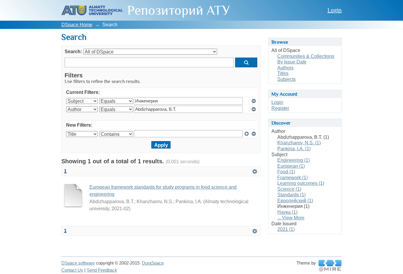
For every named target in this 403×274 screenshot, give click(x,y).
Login (334, 10)
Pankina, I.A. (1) (294, 148)
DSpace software (78, 263)
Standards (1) (291, 194)
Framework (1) (292, 177)
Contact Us (72, 270)
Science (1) (289, 189)
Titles (283, 73)
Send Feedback (102, 270)
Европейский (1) (295, 200)
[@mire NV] (330, 265)
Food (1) (286, 171)
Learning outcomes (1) (300, 183)
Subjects (286, 79)
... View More (290, 217)
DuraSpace (153, 263)
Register (280, 108)
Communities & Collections (305, 56)
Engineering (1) (293, 160)
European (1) (291, 166)
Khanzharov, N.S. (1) (299, 142)
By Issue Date (292, 61)
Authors (285, 67)
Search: (73, 51)
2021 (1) (286, 229)
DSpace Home (76, 24)
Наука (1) (287, 212)
